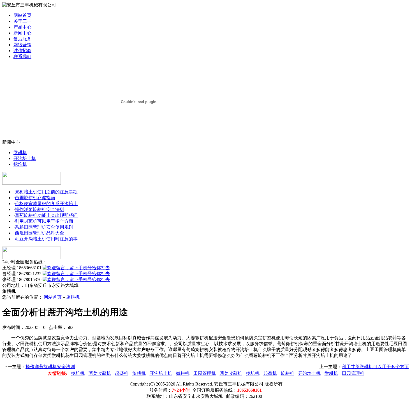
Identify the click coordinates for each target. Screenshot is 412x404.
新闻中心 (22, 33)
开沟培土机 (24, 158)
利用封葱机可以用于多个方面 (44, 221)
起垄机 (121, 373)
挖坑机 (20, 164)
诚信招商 (22, 50)
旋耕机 (73, 297)
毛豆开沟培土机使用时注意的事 (46, 238)
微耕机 (20, 152)
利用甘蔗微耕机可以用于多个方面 (375, 366)
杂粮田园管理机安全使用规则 (44, 227)
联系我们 (22, 56)
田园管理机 (204, 373)
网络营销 (22, 44)
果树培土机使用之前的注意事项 (46, 191)
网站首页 (22, 15)
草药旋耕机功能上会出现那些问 (46, 215)
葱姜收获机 (100, 373)
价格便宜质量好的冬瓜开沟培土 (46, 203)
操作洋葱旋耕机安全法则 (39, 209)
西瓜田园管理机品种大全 (39, 233)
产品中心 (22, 27)
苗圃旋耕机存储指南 (35, 197)
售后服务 (22, 38)
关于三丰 (22, 21)
